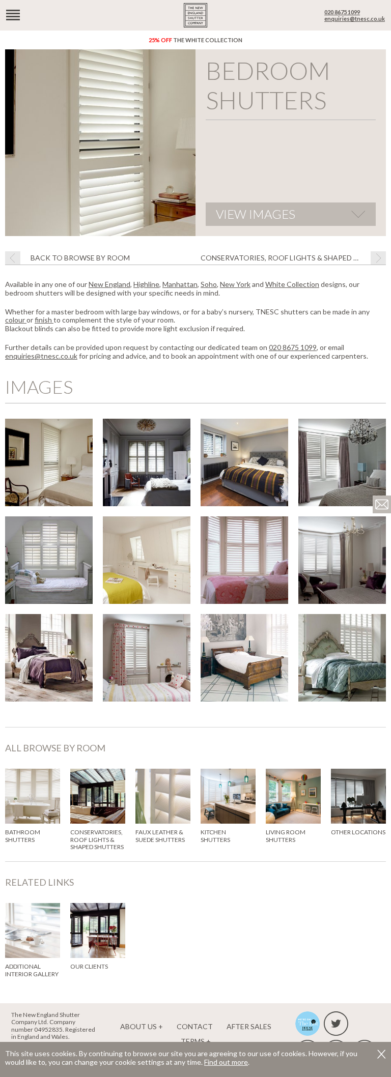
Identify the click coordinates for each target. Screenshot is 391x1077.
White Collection (292, 284)
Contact (195, 1026)
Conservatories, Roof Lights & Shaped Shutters (293, 257)
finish (44, 319)
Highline (146, 284)
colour (15, 319)
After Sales (249, 1026)
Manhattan (180, 284)
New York (235, 284)
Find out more (226, 1062)
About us (138, 1026)
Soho (209, 284)
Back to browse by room (80, 257)
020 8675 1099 (342, 12)
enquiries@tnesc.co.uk (354, 18)
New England (109, 284)
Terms (193, 1041)
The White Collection (195, 40)
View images (255, 214)
